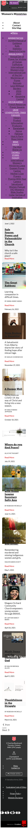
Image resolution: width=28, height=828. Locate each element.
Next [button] (4, 730)
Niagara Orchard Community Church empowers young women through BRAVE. (13, 608)
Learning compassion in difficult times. (12, 294)
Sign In (20, 7)
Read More (9, 258)
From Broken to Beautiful (13, 335)
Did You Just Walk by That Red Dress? (13, 540)
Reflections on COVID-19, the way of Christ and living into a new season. (13, 400)
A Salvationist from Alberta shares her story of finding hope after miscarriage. (14, 347)
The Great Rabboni (11, 284)
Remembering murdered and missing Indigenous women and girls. (14, 554)
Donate (24, 7)
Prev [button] (7, 724)
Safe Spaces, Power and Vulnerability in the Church (13, 237)
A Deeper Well (13, 388)
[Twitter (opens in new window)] (7, 813)
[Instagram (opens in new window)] (18, 813)
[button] (15, 766)
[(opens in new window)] (14, 753)
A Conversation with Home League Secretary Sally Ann (13, 493)
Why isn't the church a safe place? (11, 253)
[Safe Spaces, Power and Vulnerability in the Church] (14, 218)
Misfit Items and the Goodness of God (12, 656)
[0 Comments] (24, 824)
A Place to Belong (11, 595)
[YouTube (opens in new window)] (12, 813)
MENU (20, 1)
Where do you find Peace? (13, 446)
